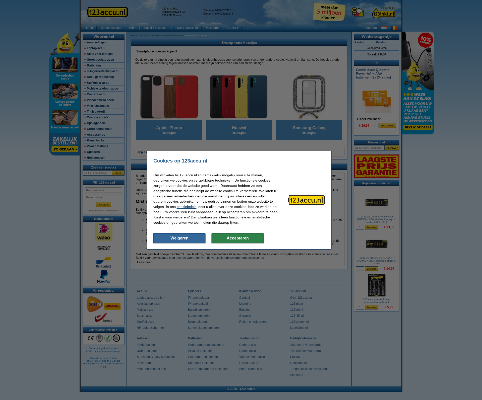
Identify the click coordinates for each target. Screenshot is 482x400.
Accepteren (238, 238)
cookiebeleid (187, 207)
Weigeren (179, 238)
